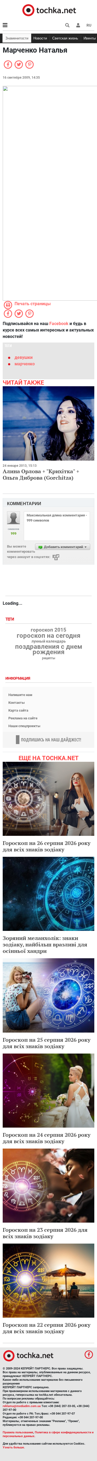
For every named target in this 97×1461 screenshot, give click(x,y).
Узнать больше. (14, 1447)
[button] (78, 25)
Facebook (58, 323)
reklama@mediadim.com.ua (22, 1406)
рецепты (48, 658)
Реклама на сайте (22, 718)
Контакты (16, 703)
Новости (40, 38)
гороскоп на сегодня (48, 635)
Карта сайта (18, 710)
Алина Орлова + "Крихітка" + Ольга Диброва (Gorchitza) (41, 474)
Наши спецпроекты (24, 726)
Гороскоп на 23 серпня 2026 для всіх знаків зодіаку (45, 1233)
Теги (10, 619)
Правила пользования (18, 1432)
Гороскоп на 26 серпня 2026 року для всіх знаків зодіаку (47, 846)
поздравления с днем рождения (48, 649)
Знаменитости (16, 38)
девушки (24, 357)
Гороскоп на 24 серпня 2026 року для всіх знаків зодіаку (47, 1138)
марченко (25, 363)
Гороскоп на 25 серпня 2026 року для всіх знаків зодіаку (47, 1043)
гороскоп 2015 (48, 630)
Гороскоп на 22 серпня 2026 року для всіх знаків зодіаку (47, 1328)
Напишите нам (20, 695)
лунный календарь (49, 641)
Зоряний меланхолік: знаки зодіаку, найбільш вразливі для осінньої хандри (45, 944)
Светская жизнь (65, 38)
